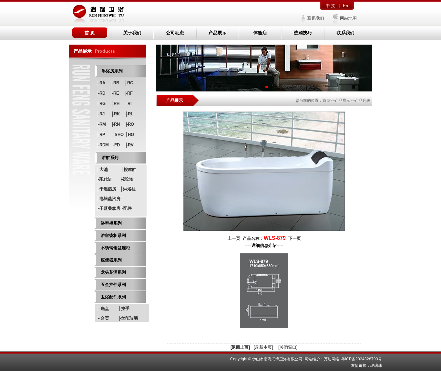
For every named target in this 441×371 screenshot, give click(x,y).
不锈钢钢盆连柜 (115, 247)
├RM (101, 124)
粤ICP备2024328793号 (361, 359)
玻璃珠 (376, 365)
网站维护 (312, 359)
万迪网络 (331, 359)
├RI (128, 103)
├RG (101, 103)
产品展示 (218, 32)
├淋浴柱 (128, 188)
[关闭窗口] (288, 347)
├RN (115, 124)
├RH (115, 103)
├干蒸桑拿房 (108, 208)
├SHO (118, 134)
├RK (115, 113)
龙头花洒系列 (113, 272)
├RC (128, 82)
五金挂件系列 (113, 284)
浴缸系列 (110, 157)
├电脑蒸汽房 (108, 198)
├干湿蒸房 (106, 188)
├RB (114, 82)
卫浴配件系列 (113, 296)
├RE (114, 93)
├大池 (102, 169)
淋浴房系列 (112, 71)
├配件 (126, 208)
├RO (129, 124)
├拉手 (123, 308)
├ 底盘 (103, 308)
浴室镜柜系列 (113, 235)
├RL (129, 113)
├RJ (101, 113)
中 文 (330, 5)
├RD (101, 93)
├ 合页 (103, 318)
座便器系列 (111, 260)
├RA (101, 82)
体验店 (260, 32)
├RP (101, 134)
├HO (129, 134)
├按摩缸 (128, 169)
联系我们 (315, 18)
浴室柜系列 (111, 223)
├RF (128, 93)
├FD (115, 145)
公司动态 (175, 32)
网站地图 (348, 18)
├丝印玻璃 (128, 318)
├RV (129, 145)
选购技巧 (303, 32)
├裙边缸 (127, 179)
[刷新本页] (263, 347)
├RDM (103, 145)
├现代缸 (104, 179)
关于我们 (132, 32)
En (345, 5)
